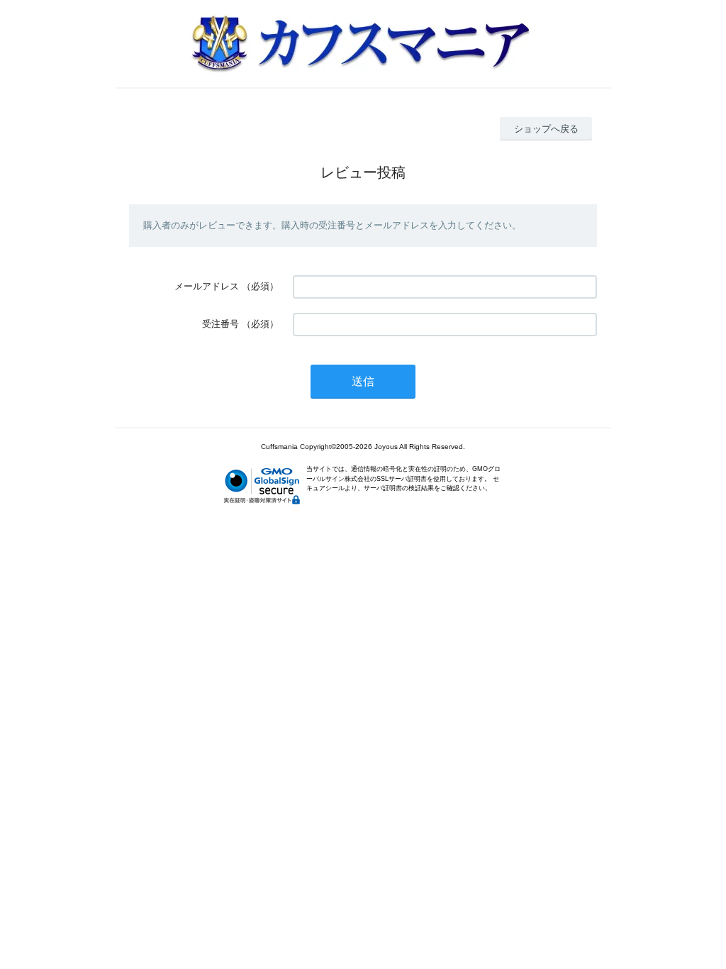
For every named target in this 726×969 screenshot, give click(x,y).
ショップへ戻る (546, 128)
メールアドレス (206, 286)
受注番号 (220, 324)
